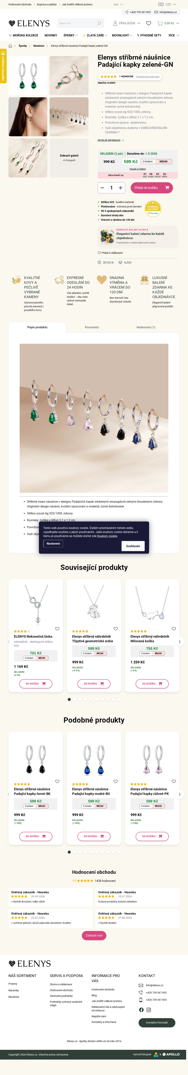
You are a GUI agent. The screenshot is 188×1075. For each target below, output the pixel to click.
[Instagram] (148, 1009)
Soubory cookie (107, 536)
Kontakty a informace (104, 1022)
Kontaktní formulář (157, 1022)
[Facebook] (141, 1009)
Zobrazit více (94, 935)
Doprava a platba (47, 4)
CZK (168, 4)
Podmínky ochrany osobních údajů (66, 1003)
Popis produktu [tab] (37, 327)
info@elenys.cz (154, 985)
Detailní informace (109, 140)
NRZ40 (163, 161)
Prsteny (12, 983)
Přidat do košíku (146, 188)
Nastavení (53, 543)
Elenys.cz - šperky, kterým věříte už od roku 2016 (94, 1041)
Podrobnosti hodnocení (147, 76)
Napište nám (99, 1016)
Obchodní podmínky (61, 995)
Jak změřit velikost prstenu (77, 4)
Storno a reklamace (61, 984)
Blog (94, 995)
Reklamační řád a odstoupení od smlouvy (108, 1008)
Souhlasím (133, 546)
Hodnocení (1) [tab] (146, 327)
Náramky (13, 990)
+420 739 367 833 (156, 992)
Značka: (106, 83)
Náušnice (13, 996)
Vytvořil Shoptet (142, 1054)
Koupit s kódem (138, 169)
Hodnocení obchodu (19, 4)
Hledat (99, 23)
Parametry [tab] (92, 327)
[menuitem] (24, 35)
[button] (69, 699)
